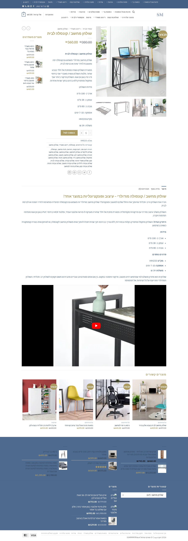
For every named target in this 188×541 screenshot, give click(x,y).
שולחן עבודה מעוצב (69, 163)
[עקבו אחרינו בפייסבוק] (33, 6)
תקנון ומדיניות (137, 533)
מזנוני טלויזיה (89, 2)
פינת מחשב (62, 149)
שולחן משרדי (88, 533)
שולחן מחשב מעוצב (66, 155)
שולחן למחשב (74, 152)
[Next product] (28, 28)
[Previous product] (24, 28)
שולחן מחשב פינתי (65, 158)
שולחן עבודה (69, 161)
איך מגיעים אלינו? (159, 533)
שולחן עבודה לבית (57, 161)
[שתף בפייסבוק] (89, 172)
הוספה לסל (69, 133)
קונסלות (72, 145)
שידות (101, 2)
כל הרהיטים (80, 145)
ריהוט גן (26, 2)
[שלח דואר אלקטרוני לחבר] (79, 172)
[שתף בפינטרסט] (74, 172)
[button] (42, 6)
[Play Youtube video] (96, 325)
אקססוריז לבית (39, 2)
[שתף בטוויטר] (84, 172)
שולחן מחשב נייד (79, 158)
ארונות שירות (113, 533)
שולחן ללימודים (86, 152)
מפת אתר (147, 533)
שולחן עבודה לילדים (84, 163)
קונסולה (54, 149)
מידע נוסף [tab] (155, 189)
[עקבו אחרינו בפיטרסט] (23, 6)
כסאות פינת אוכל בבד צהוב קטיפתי (79, 425)
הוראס (69, 149)
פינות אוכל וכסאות (151, 2)
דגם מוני (84, 149)
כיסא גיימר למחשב (122, 425)
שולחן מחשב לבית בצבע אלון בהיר (152, 425)
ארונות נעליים (125, 533)
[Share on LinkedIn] (69, 172)
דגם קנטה (76, 149)
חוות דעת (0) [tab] (144, 189)
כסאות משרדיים (101, 533)
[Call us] (26, 6)
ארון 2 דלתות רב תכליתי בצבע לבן (42, 425)
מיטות (50, 2)
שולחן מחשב (62, 29)
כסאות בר (136, 2)
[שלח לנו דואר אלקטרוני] (28, 6)
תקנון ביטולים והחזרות (49, 533)
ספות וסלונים (122, 2)
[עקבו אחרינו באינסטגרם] (31, 6)
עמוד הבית (87, 29)
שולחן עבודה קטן (86, 166)
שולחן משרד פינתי (81, 161)
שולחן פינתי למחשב (71, 166)
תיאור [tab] (164, 189)
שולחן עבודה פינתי (54, 163)
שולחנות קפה (75, 2)
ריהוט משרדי (62, 2)
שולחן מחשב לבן (80, 155)
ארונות (110, 2)
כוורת (80, 533)
